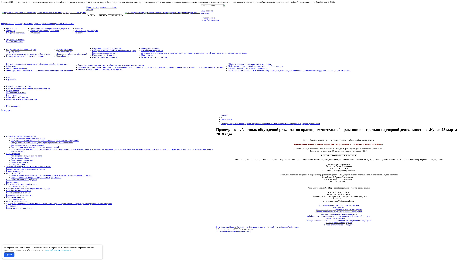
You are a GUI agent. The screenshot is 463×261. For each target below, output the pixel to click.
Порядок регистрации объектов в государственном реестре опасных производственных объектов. (51, 175)
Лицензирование (13, 52)
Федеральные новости (15, 40)
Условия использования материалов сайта (233, 231)
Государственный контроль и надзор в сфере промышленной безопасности (42, 143)
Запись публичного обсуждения (339, 223)
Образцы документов (20, 162)
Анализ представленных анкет (339, 218)
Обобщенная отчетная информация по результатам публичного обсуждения (338, 216)
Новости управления (14, 42)
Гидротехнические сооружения (154, 57)
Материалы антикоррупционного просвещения (247, 68)
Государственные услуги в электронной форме (25, 56)
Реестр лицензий (18, 164)
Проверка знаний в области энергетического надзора (114, 51)
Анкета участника (338, 207)
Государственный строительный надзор (27, 145)
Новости (232, 227)
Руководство (11, 28)
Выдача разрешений (64, 50)
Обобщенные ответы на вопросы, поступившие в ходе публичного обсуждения (339, 220)
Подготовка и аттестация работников (107, 48)
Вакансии (79, 28)
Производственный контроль (104, 55)
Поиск (8, 77)
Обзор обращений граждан (17, 97)
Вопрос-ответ (11, 95)
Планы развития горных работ (104, 53)
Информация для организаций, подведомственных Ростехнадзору (255, 66)
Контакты (79, 33)
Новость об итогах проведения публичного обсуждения (339, 212)
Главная (224, 115)
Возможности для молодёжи (86, 31)
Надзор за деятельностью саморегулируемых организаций (35, 147)
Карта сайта (11, 79)
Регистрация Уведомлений (152, 51)
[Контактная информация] (156, 13)
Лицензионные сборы (20, 158)
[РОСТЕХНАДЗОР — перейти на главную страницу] (44, 13)
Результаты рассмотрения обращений (21, 99)
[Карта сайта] (174, 13)
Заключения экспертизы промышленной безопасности (28, 54)
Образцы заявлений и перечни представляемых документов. (36, 178)
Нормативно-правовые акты (22, 160)
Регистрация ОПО (64, 52)
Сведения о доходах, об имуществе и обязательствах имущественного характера (111, 65)
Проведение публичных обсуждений (71, 54)
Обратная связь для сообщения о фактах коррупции (249, 64)
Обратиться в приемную (16, 93)
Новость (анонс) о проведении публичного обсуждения (339, 210)
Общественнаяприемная (207, 12)
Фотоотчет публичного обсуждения (339, 225)
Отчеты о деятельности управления (44, 31)
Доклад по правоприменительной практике (339, 214)
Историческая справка (15, 33)
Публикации (35, 33)
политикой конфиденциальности (58, 250)
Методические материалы (16, 68)
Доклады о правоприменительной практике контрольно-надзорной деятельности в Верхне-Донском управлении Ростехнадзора (194, 53)
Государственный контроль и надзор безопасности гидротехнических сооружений (45, 141)
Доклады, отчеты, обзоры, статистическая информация (100, 69)
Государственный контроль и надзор (21, 50)
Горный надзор (62, 56)
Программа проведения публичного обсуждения (339, 205)
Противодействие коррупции (261, 227)
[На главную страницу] (135, 13)
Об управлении (222, 227)
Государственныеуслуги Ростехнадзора (210, 19)
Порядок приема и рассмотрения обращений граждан (28, 88)
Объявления (11, 66)
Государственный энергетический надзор (28, 138)
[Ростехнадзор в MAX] (190, 13)
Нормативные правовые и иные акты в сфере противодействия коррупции (37, 64)
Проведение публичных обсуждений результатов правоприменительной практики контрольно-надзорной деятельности (270, 124)
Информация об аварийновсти (104, 57)
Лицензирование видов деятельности (26, 156)
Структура (10, 31)
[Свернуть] (6, 110)
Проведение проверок (150, 48)
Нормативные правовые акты (18, 86)
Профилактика (147, 55)
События (277, 227)
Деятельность (226, 119)
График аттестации (19, 186)
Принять (9, 255)
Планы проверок (13, 106)
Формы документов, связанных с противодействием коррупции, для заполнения (39, 70)
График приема (12, 91)
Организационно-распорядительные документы (50, 28)
